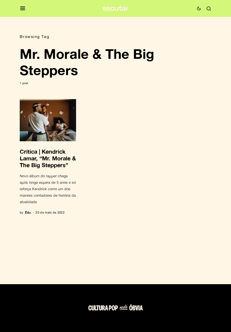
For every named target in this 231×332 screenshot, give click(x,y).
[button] (23, 9)
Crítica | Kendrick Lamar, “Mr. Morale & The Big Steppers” (48, 158)
